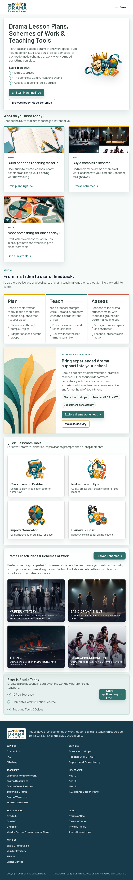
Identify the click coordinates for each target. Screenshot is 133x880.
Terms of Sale (77, 821)
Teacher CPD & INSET (82, 756)
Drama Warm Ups (17, 797)
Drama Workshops (80, 751)
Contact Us (14, 751)
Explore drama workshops (83, 414)
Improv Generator (18, 802)
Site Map (12, 762)
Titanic (11, 856)
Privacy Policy (77, 826)
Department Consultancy (84, 762)
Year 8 (73, 781)
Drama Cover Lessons (20, 786)
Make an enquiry (75, 424)
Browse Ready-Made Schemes (32, 103)
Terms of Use (77, 816)
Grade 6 (12, 816)
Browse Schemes (109, 556)
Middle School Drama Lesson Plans (28, 832)
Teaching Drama (17, 791)
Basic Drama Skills (18, 845)
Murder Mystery (16, 851)
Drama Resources (17, 781)
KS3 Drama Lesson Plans (84, 791)
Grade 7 (11, 821)
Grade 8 (12, 826)
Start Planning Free (26, 92)
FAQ (9, 756)
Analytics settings (80, 832)
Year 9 (73, 786)
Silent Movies (15, 861)
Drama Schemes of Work (22, 775)
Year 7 (72, 775)
